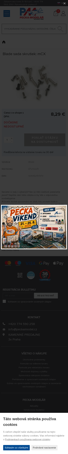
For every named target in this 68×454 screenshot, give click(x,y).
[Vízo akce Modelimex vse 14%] (34, 227)
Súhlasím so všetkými (16, 447)
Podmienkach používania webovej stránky (27, 439)
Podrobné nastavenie (44, 447)
